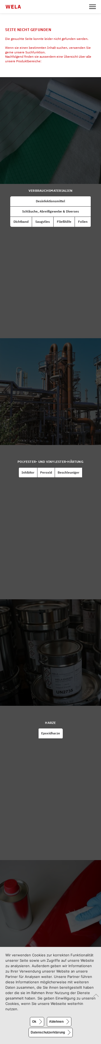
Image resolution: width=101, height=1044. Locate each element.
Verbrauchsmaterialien (50, 191)
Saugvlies (42, 222)
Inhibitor (28, 472)
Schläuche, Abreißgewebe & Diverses (50, 211)
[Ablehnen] (94, 995)
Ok (34, 1022)
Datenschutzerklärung (48, 1032)
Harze (50, 723)
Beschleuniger (68, 472)
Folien (83, 222)
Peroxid (46, 472)
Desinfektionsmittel (50, 201)
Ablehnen (56, 1022)
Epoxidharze (50, 733)
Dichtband (21, 222)
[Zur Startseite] (16, 6)
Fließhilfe (64, 222)
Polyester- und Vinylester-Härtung (50, 462)
